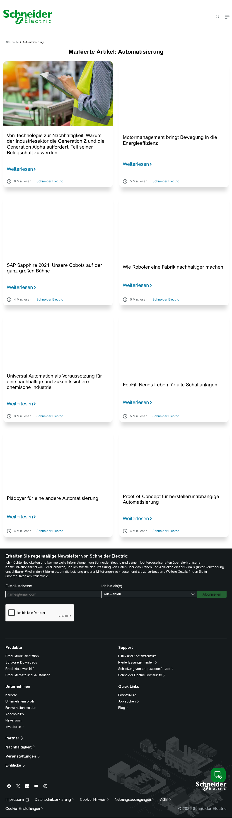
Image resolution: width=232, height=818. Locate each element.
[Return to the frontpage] (26, 17)
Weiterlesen (20, 169)
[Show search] (217, 17)
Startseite (12, 42)
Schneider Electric (49, 181)
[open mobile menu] (227, 17)
